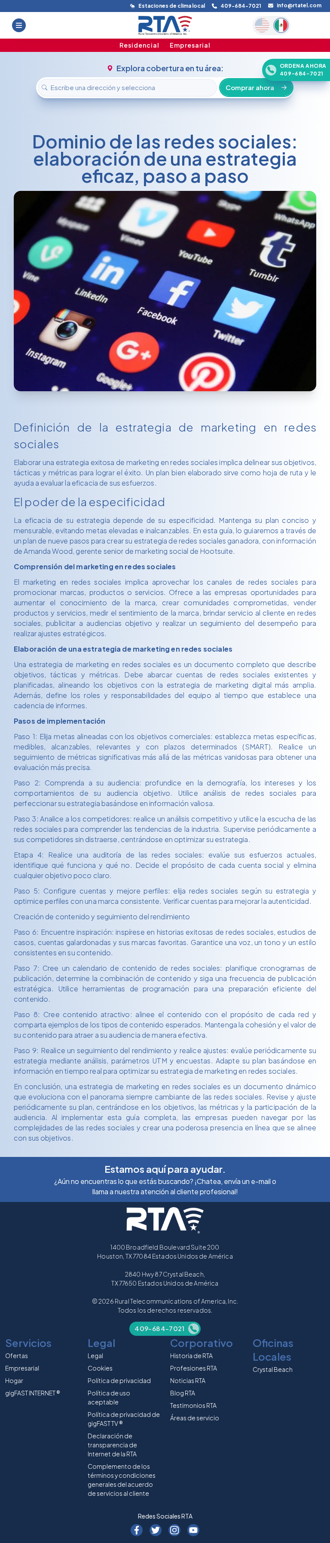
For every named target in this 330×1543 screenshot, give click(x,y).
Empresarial (190, 45)
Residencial (139, 45)
